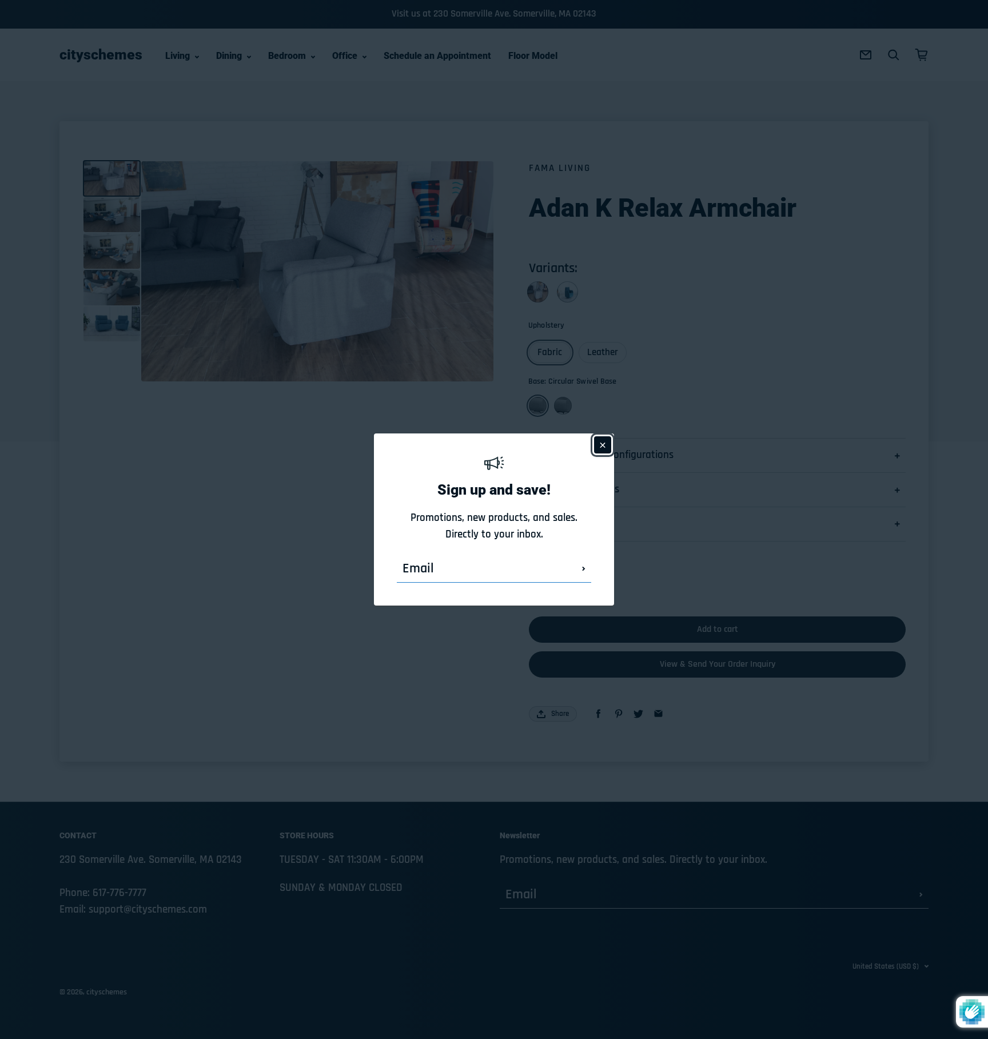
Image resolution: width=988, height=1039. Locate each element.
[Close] (602, 444)
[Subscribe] (583, 568)
